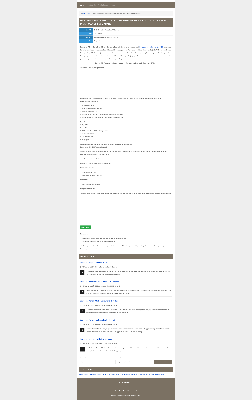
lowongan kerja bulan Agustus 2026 (151, 47)
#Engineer (126, 374)
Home (81, 5)
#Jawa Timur (115, 374)
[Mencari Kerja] (126, 383)
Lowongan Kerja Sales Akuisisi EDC (94, 263)
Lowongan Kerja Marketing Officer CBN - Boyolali (99, 282)
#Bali (121, 374)
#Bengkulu (133, 374)
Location (119, 358)
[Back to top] (136, 391)
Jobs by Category (103, 5)
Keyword (83, 358)
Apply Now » (85, 227)
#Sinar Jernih (105, 374)
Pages (113, 5)
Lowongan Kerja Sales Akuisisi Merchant (96, 339)
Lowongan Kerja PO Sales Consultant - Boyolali (99, 301)
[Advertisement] (126, 83)
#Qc (162, 374)
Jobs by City (92, 5)
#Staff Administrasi (144, 374)
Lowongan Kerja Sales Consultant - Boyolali (97, 320)
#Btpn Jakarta (83, 374)
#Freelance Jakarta (94, 374)
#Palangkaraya (156, 374)
